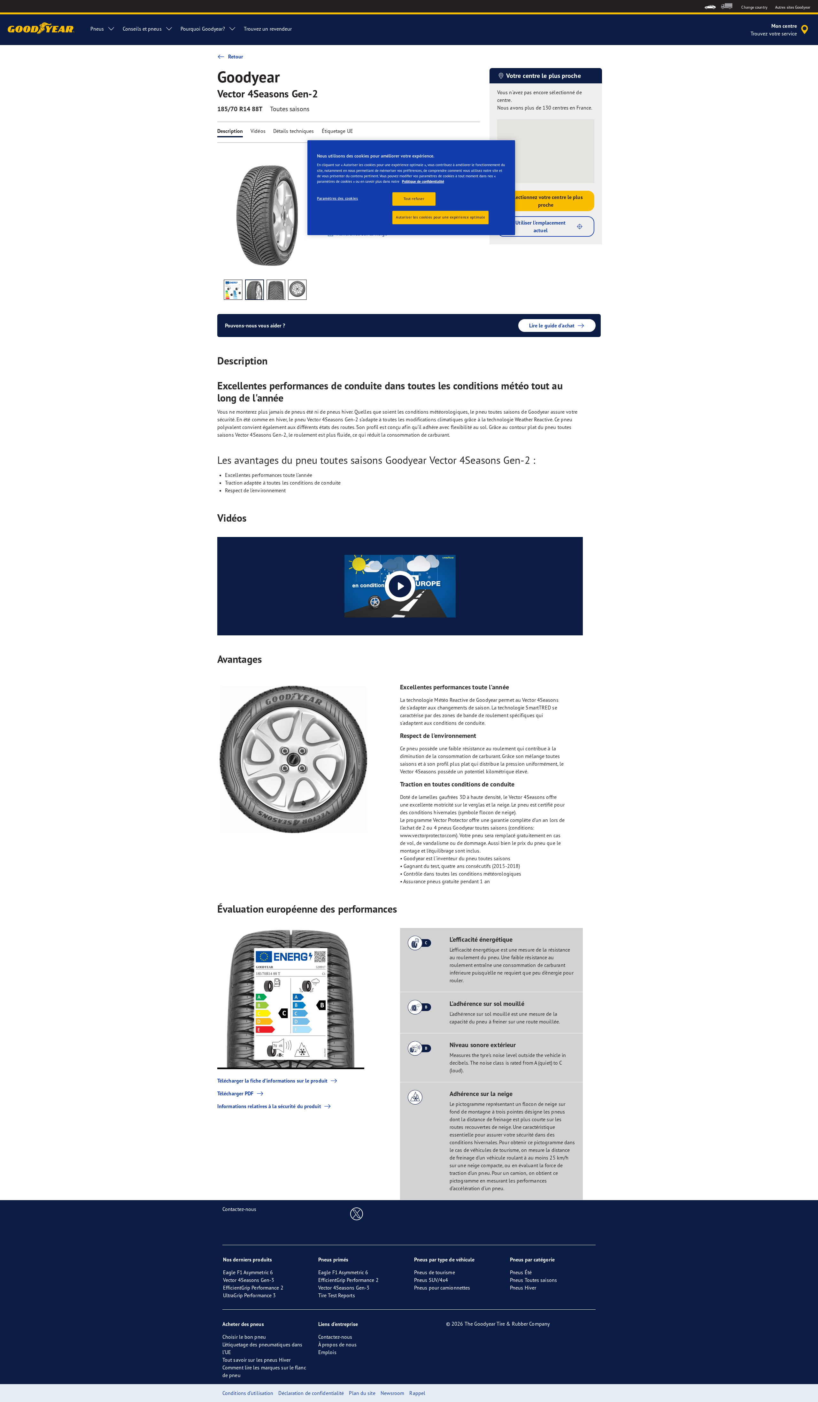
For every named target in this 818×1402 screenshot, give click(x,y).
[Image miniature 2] (254, 290)
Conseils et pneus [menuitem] (142, 29)
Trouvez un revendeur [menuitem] (268, 29)
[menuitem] (710, 6)
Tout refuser (414, 198)
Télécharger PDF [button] (235, 1093)
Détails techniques (293, 131)
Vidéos (258, 131)
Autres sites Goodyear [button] (792, 7)
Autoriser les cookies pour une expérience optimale (440, 217)
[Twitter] (356, 1213)
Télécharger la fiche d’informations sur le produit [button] (272, 1080)
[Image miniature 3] (275, 290)
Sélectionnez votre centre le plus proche (546, 201)
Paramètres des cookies (337, 198)
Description (230, 131)
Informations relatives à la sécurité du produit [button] (269, 1106)
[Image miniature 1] (233, 290)
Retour (235, 56)
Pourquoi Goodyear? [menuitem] (203, 29)
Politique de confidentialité (423, 181)
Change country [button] (754, 7)
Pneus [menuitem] (97, 29)
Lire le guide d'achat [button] (552, 325)
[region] (411, 187)
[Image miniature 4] (297, 290)
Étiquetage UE (337, 131)
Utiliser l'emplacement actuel (540, 226)
